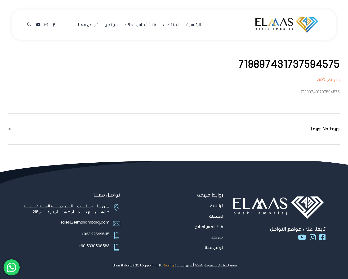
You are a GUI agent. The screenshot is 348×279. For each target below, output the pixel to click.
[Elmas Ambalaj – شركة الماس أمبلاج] (287, 24)
